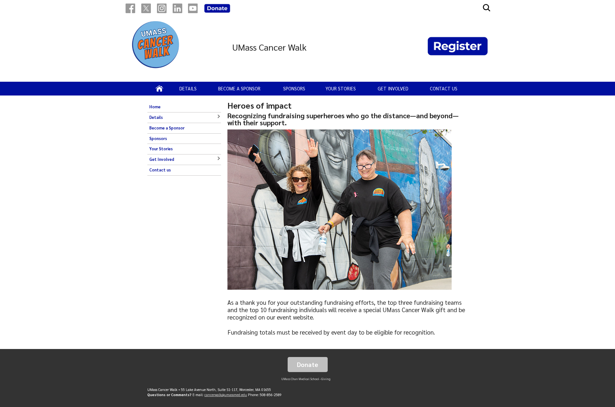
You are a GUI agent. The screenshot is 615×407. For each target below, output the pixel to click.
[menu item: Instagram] (161, 8)
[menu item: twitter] (146, 8)
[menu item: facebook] (130, 8)
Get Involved (393, 88)
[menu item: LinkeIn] (177, 8)
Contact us (443, 88)
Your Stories (340, 88)
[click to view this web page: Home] (159, 88)
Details (188, 88)
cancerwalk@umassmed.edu (225, 394)
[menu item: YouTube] (192, 8)
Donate (307, 364)
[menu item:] (217, 8)
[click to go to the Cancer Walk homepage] (156, 47)
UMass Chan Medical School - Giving (306, 378)
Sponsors (294, 88)
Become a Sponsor (239, 88)
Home (154, 106)
